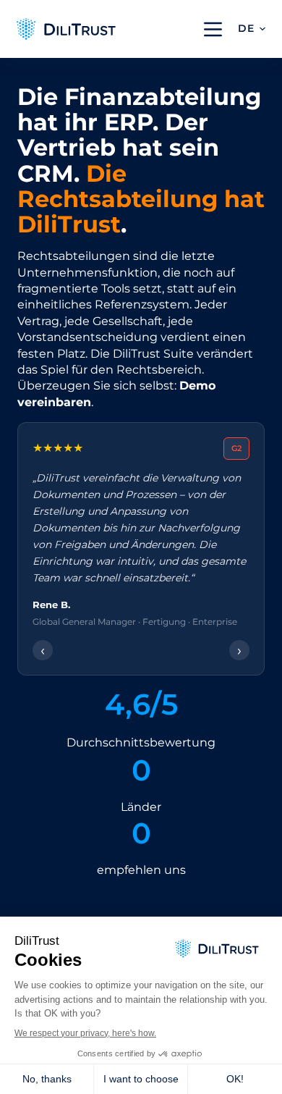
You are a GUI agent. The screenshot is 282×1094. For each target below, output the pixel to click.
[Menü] (213, 29)
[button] (251, 29)
